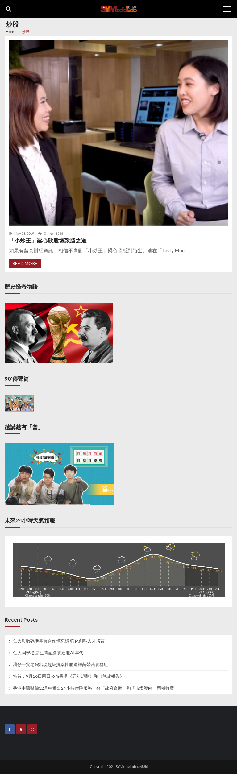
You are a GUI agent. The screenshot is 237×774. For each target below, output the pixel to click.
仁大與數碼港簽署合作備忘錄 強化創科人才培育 (59, 641)
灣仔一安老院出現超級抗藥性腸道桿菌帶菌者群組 (60, 664)
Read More (24, 263)
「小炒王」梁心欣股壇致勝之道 (48, 240)
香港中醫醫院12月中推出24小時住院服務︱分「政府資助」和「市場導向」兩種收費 (93, 688)
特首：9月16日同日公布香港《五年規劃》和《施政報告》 (68, 676)
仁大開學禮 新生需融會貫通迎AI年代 (48, 653)
